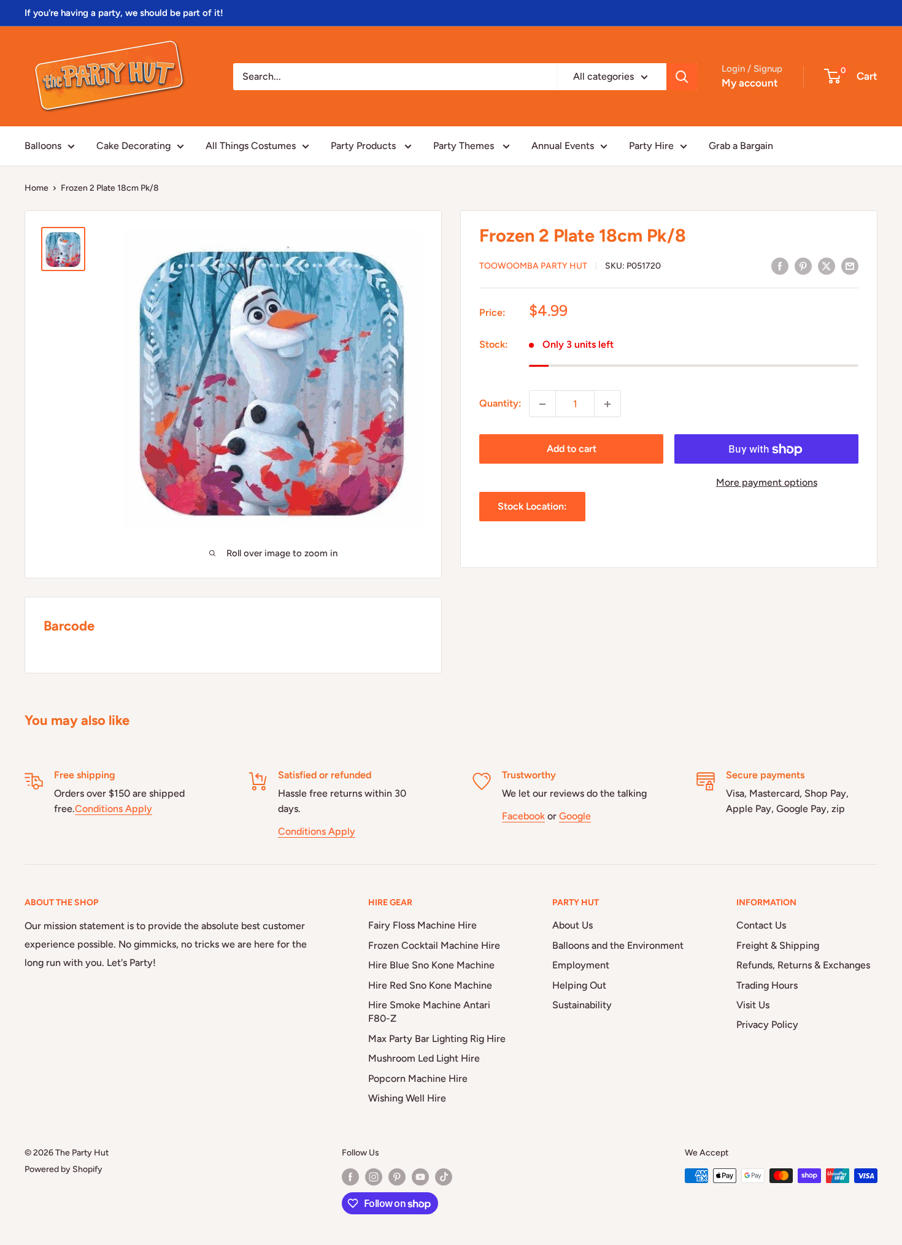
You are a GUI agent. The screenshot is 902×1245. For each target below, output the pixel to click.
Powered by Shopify (63, 1169)
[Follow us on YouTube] (420, 1177)
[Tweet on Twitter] (826, 265)
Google (575, 816)
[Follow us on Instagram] (373, 1177)
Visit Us (752, 1005)
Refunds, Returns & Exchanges (803, 965)
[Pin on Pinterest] (803, 265)
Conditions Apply (113, 808)
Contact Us (761, 925)
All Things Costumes (251, 145)
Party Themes (464, 145)
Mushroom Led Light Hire (424, 1058)
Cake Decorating (133, 145)
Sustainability (582, 1005)
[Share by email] (849, 265)
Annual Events (562, 145)
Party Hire (651, 145)
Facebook (523, 816)
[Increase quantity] (607, 404)
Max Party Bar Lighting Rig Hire (437, 1038)
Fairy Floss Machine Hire (422, 925)
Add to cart (571, 449)
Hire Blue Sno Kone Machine (431, 965)
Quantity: (500, 404)
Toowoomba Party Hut (533, 266)
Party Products (364, 145)
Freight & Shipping (777, 945)
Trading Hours (767, 985)
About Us (572, 925)
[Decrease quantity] (542, 404)
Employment (580, 965)
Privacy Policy (767, 1024)
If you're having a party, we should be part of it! (124, 12)
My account (750, 83)
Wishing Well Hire (407, 1098)
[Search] (681, 76)
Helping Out (579, 985)
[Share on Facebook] (779, 265)
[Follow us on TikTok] (443, 1177)
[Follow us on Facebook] (350, 1177)
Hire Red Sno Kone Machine (430, 985)
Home (36, 188)
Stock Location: (532, 507)
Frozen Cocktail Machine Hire (434, 945)
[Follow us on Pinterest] (397, 1177)
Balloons (43, 145)
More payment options (766, 483)
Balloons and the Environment (618, 945)
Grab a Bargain (741, 145)
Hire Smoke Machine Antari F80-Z (429, 1011)
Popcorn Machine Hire (418, 1078)
